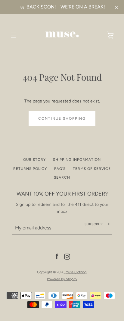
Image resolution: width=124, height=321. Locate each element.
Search (62, 177)
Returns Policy (30, 169)
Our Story (34, 159)
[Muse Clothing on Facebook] (57, 256)
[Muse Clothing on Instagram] (67, 256)
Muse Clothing (76, 272)
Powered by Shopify (62, 279)
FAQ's (60, 169)
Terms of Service (92, 169)
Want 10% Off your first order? (62, 193)
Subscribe (94, 224)
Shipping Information (77, 159)
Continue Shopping (62, 118)
